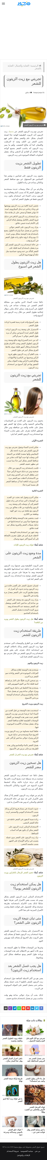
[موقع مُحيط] (23, 3)
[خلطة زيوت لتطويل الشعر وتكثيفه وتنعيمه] (12, 1030)
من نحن (37, 1151)
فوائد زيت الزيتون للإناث (23, 545)
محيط (11, 131)
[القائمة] (3, 4)
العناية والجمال (22, 65)
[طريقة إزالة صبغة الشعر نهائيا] (12, 1070)
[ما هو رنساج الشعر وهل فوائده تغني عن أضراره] (35, 1121)
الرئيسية (34, 65)
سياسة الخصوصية (26, 1151)
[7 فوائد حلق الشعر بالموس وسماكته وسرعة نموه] (12, 1121)
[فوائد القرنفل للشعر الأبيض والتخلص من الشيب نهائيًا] (35, 1095)
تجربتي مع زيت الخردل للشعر (21, 755)
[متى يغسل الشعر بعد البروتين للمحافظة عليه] (35, 1050)
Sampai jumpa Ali (38, 92)
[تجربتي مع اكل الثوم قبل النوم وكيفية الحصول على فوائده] (35, 1030)
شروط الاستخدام (13, 1151)
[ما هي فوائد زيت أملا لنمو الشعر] (12, 1090)
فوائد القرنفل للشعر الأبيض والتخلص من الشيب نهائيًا (35, 1109)
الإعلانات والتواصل (23, 1155)
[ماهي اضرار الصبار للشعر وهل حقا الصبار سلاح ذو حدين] (12, 1050)
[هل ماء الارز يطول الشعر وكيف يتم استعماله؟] (35, 1070)
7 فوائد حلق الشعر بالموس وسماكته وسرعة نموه (13, 1132)
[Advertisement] (23, 33)
